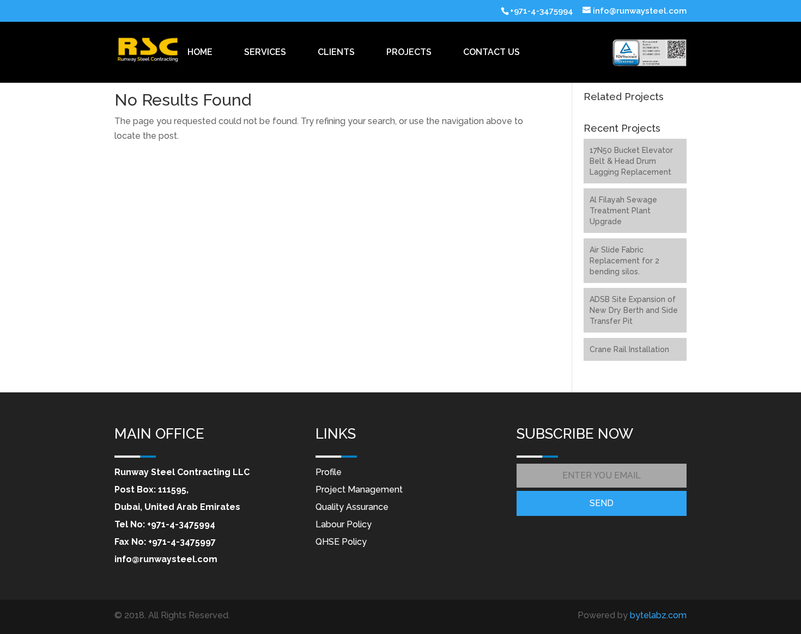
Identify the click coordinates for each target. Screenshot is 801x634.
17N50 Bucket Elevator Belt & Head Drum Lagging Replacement (631, 161)
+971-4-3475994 (181, 524)
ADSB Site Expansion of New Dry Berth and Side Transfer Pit (634, 310)
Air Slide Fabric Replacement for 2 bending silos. (624, 260)
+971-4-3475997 (182, 542)
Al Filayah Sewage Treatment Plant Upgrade (623, 210)
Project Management (359, 489)
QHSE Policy (341, 542)
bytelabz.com (658, 615)
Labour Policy (343, 524)
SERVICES (265, 52)
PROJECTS (409, 52)
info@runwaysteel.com (165, 559)
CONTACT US (491, 52)
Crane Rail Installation (629, 349)
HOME (200, 52)
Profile (328, 472)
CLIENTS (336, 52)
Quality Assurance (352, 507)
